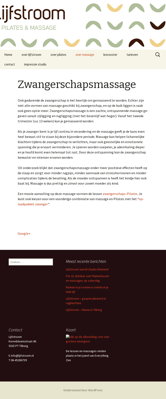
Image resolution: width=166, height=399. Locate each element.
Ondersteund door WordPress (83, 390)
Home (8, 55)
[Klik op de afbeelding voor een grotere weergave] (88, 339)
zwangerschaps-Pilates (120, 194)
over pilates (58, 55)
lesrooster (110, 55)
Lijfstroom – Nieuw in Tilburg (84, 310)
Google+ (24, 233)
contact (9, 64)
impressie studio (35, 64)
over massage (85, 55)
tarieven (132, 55)
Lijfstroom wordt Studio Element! (87, 269)
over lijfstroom (31, 55)
